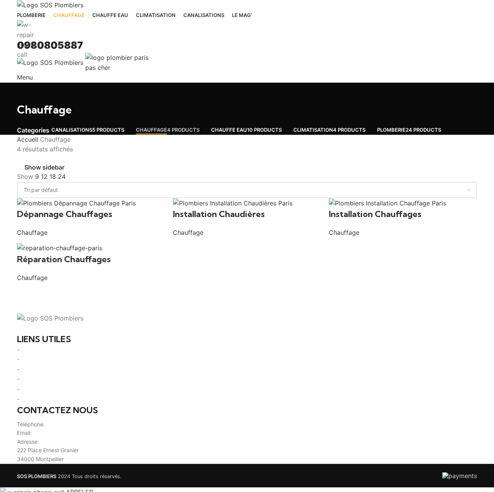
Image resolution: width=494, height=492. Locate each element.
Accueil (28, 139)
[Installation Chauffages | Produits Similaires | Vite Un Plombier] (387, 203)
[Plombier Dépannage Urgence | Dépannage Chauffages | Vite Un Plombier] (76, 203)
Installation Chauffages (375, 214)
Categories (33, 130)
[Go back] (26, 92)
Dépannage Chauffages (64, 214)
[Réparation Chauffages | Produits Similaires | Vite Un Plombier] (59, 247)
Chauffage (32, 232)
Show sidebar (44, 167)
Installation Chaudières (219, 214)
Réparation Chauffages (64, 259)
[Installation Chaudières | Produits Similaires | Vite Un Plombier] (233, 203)
